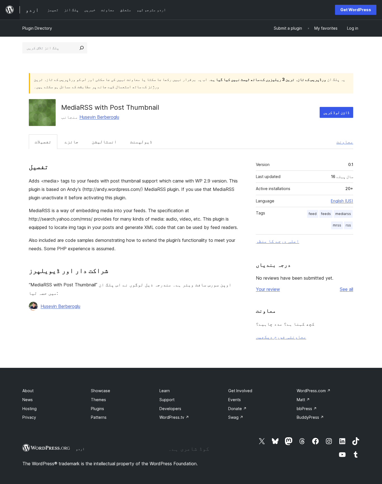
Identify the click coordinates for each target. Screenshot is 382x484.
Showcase (100, 390)
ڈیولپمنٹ (141, 141)
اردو (80, 448)
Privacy (29, 417)
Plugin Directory (37, 28)
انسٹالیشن (104, 141)
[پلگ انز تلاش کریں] (81, 47)
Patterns (99, 417)
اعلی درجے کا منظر (277, 241)
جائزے (72, 141)
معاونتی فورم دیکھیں (281, 337)
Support (167, 399)
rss (348, 225)
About (28, 390)
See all (346, 289)
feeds (326, 214)
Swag (235, 417)
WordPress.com (314, 390)
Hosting (29, 408)
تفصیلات (43, 141)
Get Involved (240, 390)
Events (234, 399)
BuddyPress (310, 417)
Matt (303, 399)
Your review (268, 289)
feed (313, 214)
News (27, 399)
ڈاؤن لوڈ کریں (336, 112)
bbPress (307, 408)
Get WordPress (355, 9)
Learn (164, 390)
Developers (170, 408)
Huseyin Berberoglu (99, 117)
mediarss (343, 214)
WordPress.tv (174, 417)
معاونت (344, 141)
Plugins (97, 408)
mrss (337, 225)
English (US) (342, 200)
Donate (237, 408)
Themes (98, 399)
